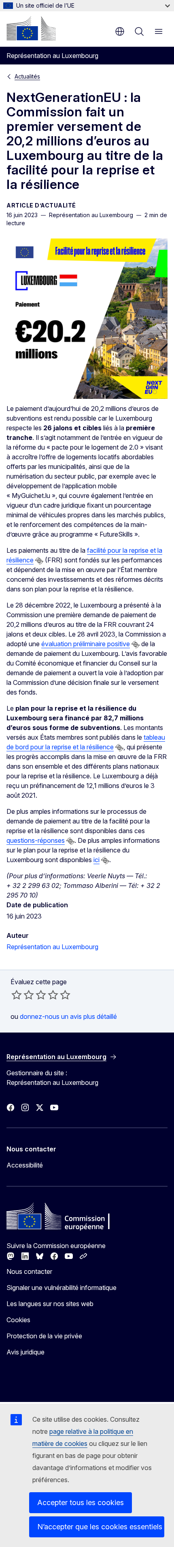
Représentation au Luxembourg (52, 947)
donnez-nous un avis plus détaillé (68, 1016)
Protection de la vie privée (44, 1336)
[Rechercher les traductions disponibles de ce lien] (39, 561)
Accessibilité (24, 1165)
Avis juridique (25, 1352)
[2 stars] (23, 994)
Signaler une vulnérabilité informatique (61, 1288)
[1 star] (17, 994)
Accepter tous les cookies (80, 1502)
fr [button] (120, 31)
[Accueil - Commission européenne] (31, 28)
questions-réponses (35, 840)
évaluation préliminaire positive (85, 644)
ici (96, 860)
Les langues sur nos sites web (49, 1304)
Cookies (18, 1320)
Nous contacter (29, 1271)
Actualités (27, 76)
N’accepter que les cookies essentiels (99, 1526)
